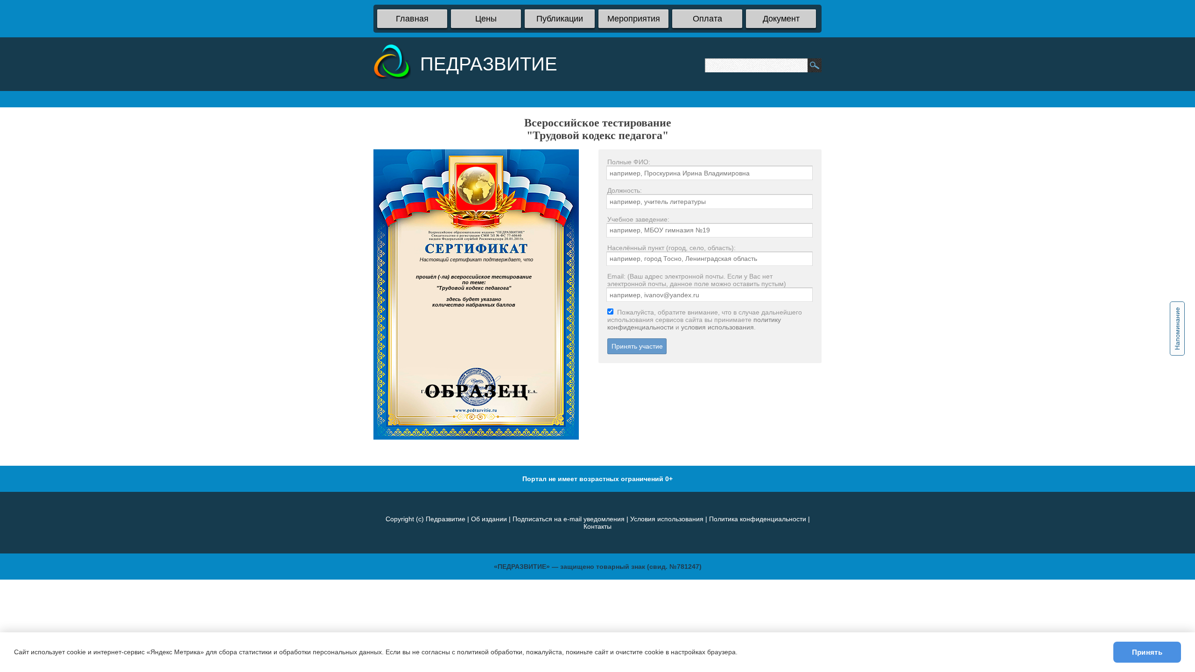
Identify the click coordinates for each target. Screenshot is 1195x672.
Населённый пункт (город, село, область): (671, 248)
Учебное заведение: (638, 219)
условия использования (717, 327)
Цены (486, 18)
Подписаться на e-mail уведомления (569, 519)
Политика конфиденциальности (757, 519)
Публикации (559, 18)
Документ (781, 18)
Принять (1147, 652)
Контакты (597, 526)
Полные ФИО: (628, 162)
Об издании (489, 519)
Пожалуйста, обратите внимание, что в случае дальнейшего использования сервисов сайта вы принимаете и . (704, 319)
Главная (412, 18)
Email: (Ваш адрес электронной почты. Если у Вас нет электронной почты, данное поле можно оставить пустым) (696, 280)
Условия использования (666, 519)
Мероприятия (633, 18)
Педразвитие (445, 519)
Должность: (624, 190)
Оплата (707, 18)
